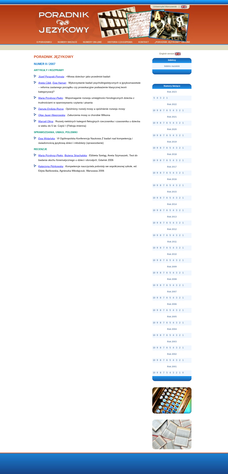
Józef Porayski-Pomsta (51, 76)
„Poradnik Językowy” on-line (172, 42)
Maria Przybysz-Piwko (50, 98)
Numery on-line (92, 42)
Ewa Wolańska (46, 138)
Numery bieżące (67, 42)
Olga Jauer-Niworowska (51, 115)
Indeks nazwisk (172, 66)
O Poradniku (44, 42)
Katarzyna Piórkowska (50, 166)
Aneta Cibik (44, 82)
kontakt (143, 42)
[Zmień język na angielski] (184, 7)
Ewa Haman (59, 82)
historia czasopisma (120, 42)
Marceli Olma (45, 121)
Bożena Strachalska (75, 155)
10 (154, 110)
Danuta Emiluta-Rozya (51, 108)
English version (167, 53)
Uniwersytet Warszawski (165, 6)
